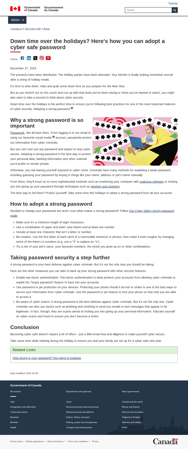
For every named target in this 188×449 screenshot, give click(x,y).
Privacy (95, 441)
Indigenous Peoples (131, 417)
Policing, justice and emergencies (81, 422)
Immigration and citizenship (23, 407)
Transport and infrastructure (79, 427)
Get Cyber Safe (33, 29)
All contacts (15, 391)
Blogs (47, 29)
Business (14, 417)
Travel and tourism (19, 412)
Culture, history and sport (78, 417)
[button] (72, 109)
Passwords (17, 132)
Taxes (69, 402)
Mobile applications (35, 441)
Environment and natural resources (82, 407)
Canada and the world (132, 402)
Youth (124, 427)
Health (13, 427)
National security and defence (80, 412)
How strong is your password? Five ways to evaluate (47, 358)
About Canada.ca (55, 441)
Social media (16, 441)
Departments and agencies (78, 391)
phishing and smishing (105, 186)
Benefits (14, 422)
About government (130, 391)
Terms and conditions (77, 441)
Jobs (12, 402)
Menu (16, 20)
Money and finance (131, 407)
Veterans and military (131, 422)
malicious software (152, 181)
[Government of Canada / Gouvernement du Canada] (36, 9)
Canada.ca (16, 29)
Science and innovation (132, 412)
